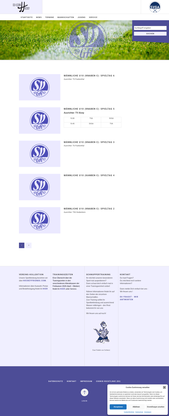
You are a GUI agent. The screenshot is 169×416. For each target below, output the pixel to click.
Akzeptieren (118, 407)
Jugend (82, 17)
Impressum (147, 412)
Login (84, 401)
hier (45, 289)
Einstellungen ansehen (155, 407)
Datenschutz (139, 412)
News (39, 17)
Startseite (27, 17)
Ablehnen (136, 407)
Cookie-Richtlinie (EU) (108, 381)
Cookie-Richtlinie (129, 412)
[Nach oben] (84, 392)
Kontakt (71, 381)
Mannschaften (65, 17)
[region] (84, 40)
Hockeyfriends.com (34, 281)
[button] (164, 387)
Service (93, 17)
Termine (49, 17)
